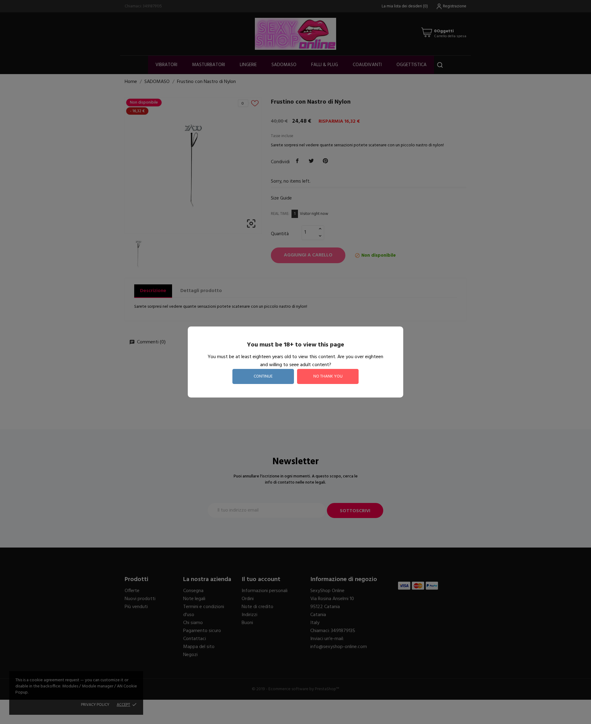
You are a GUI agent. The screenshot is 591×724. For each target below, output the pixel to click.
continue (263, 376)
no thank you (328, 376)
